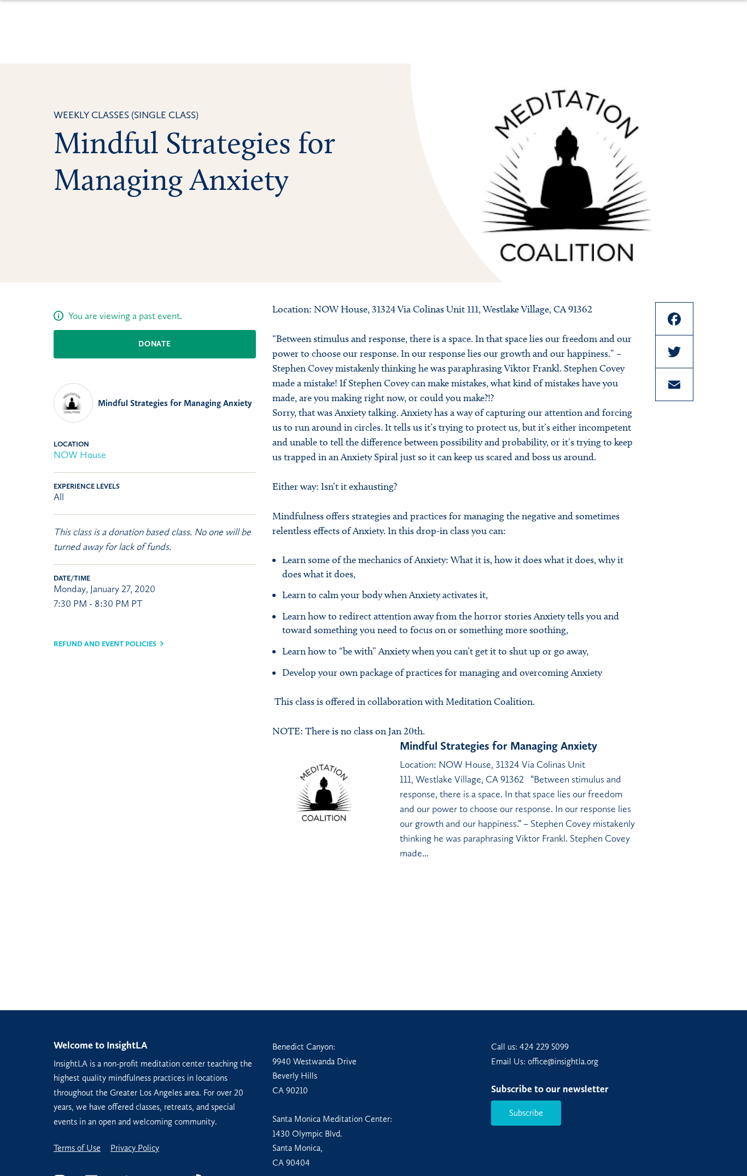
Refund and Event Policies (105, 643)
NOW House (80, 455)
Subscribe (526, 1113)
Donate (154, 344)
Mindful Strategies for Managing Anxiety (175, 403)
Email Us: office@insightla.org (544, 1061)
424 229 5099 (544, 1046)
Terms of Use (77, 1148)
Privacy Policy (134, 1148)
